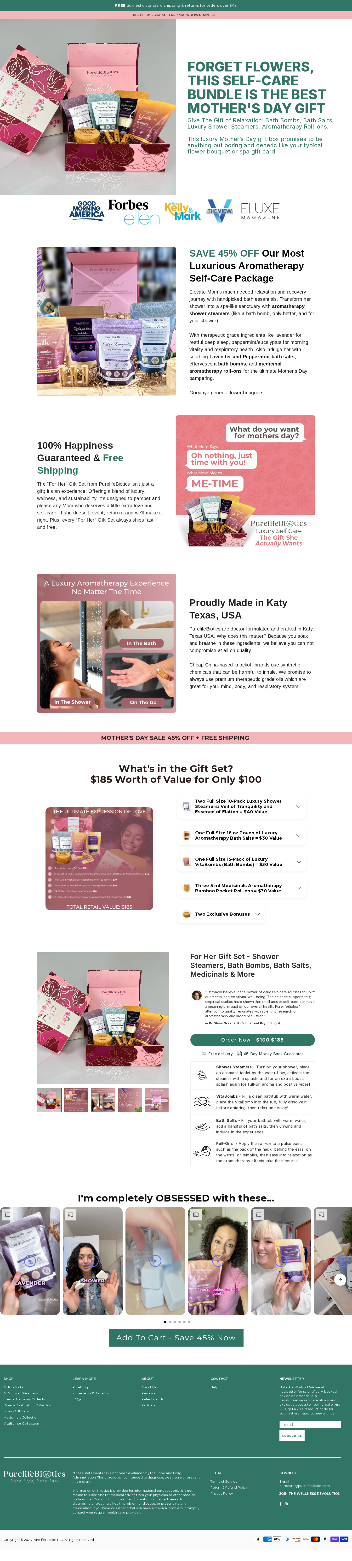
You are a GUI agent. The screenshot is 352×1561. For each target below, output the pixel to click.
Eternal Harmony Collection (26, 1399)
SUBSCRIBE (292, 1436)
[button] (242, 806)
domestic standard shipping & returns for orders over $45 (176, 5)
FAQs (77, 1399)
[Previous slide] (44, 1018)
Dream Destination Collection (28, 1405)
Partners (148, 1405)
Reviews (148, 1393)
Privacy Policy (221, 1493)
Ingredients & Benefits (90, 1393)
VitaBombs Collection (21, 1423)
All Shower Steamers (21, 1393)
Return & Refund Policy (229, 1487)
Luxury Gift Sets (16, 1411)
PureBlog (80, 1387)
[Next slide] (161, 1018)
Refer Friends (152, 1399)
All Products (13, 1387)
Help (214, 1387)
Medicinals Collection (21, 1417)
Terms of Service (224, 1481)
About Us (149, 1387)
